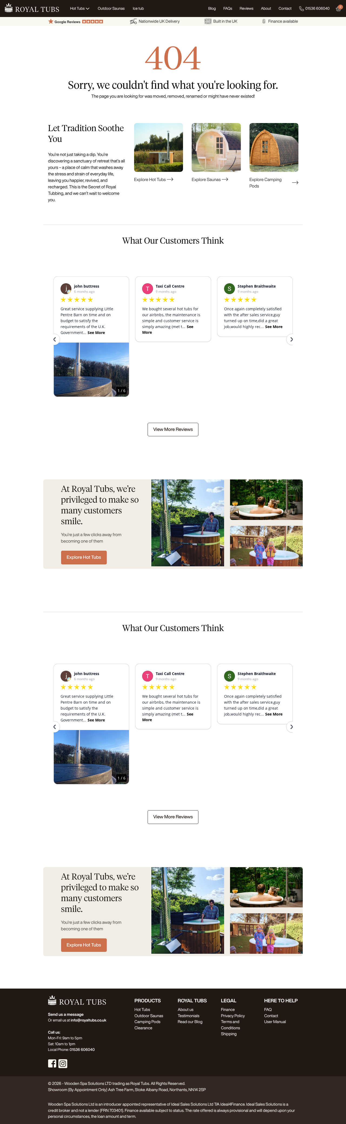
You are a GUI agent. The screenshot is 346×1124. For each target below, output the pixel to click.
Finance (228, 1009)
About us (185, 1009)
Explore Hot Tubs (84, 557)
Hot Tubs (142, 1009)
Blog (212, 8)
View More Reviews (173, 429)
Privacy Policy (233, 1016)
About (266, 8)
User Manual (275, 1022)
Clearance (143, 1028)
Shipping (229, 1034)
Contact (285, 8)
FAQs (227, 8)
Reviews (247, 8)
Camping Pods (147, 1022)
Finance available (283, 21)
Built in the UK (225, 21)
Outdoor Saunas (148, 1016)
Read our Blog (190, 1022)
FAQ (268, 1009)
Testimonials (188, 1016)
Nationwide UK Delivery (159, 21)
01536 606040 (317, 8)
